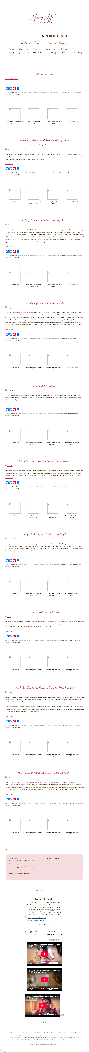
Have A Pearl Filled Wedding (44, 612)
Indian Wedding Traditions (34, 1035)
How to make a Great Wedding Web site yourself (21, 861)
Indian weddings (16, 1035)
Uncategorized (31, 935)
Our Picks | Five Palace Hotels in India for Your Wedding (44, 687)
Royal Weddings (63, 1035)
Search (57, 891)
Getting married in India (43, 1032)
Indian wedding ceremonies (13, 230)
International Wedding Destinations (65, 1040)
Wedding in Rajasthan (32, 1032)
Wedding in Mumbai (53, 1032)
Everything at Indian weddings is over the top (35, 782)
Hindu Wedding (24, 1035)
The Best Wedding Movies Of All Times (19, 864)
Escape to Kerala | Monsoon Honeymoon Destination (44, 461)
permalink (64, 92)
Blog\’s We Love (44, 74)
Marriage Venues (44, 1035)
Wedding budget (40, 1040)
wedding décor (45, 622)
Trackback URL (15, 94)
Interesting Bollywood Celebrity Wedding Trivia (44, 140)
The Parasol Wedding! (72, 121)
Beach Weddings (71, 1035)
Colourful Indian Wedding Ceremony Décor (34, 122)
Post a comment (72, 92)
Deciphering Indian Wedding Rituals (53, 122)
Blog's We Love (15, 202)
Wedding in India (13, 1032)
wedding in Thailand (22, 1032)
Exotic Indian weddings (62, 1037)
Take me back (9, 850)
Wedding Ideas (72, 1037)
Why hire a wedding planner (51, 1040)
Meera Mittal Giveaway (15, 870)
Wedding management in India (39, 1037)
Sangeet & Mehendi (32, 1040)
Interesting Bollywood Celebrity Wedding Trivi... (15, 122)
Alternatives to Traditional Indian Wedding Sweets (44, 772)
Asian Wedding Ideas (11, 79)
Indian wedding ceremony (21, 312)
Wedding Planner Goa (54, 1035)
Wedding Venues (28, 1037)
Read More (9, 164)
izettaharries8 (13, 92)
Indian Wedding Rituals (19, 1037)
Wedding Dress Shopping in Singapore (19, 873)
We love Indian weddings (76, 230)
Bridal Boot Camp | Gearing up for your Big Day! (21, 867)
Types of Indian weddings (64, 1032)
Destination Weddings (52, 1037)
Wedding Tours (24, 1040)
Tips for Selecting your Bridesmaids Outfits (44, 534)
